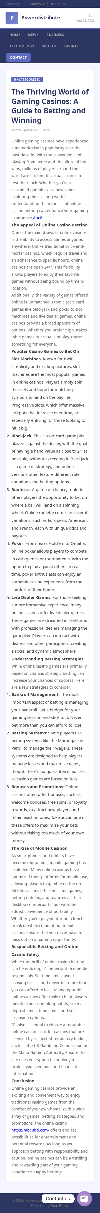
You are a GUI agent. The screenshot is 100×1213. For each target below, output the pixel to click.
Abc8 (37, 217)
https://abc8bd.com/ (30, 1130)
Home (14, 34)
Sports (49, 46)
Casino (71, 46)
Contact (18, 57)
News (33, 34)
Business (55, 34)
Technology (21, 46)
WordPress (60, 1205)
